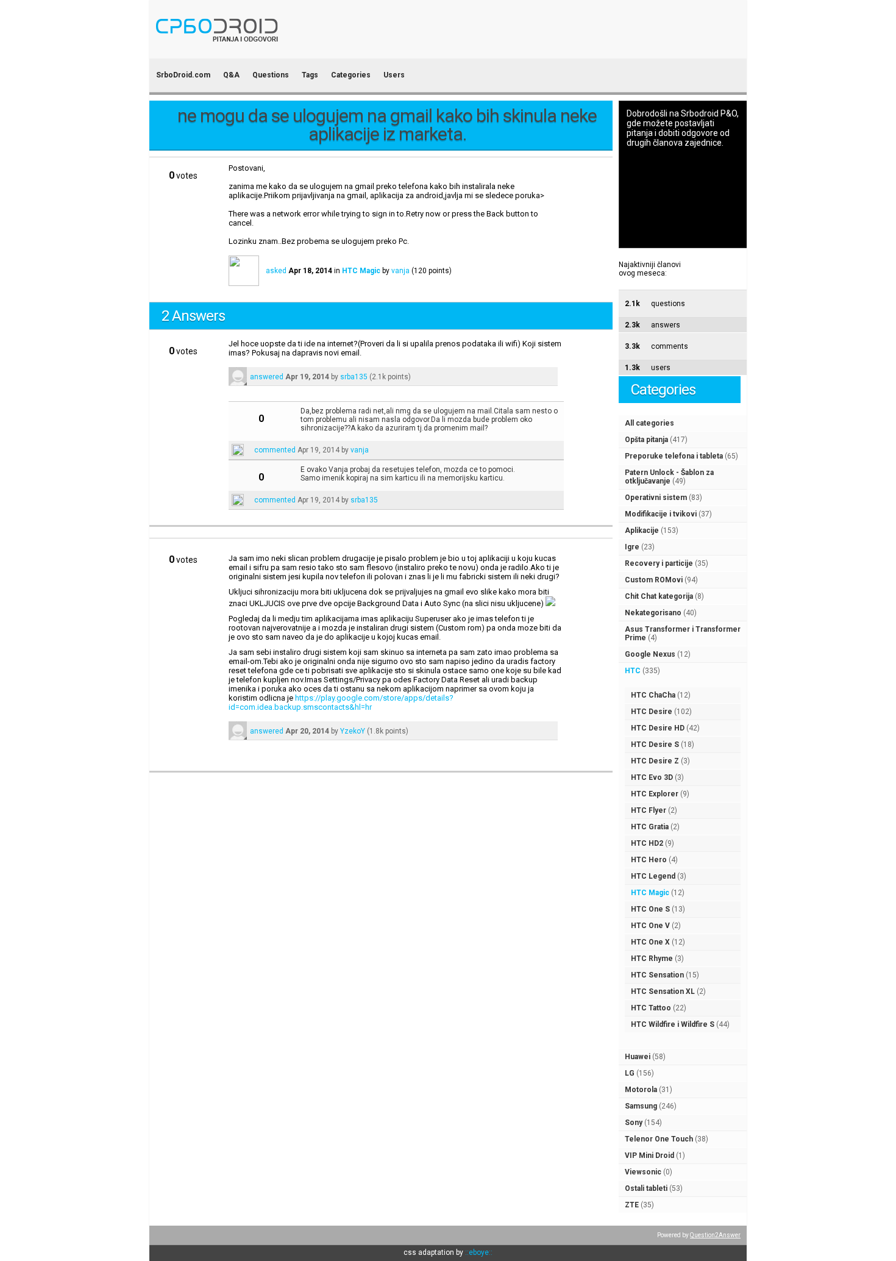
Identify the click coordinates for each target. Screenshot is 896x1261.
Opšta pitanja (646, 439)
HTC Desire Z (655, 761)
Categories (351, 75)
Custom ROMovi (654, 580)
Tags (310, 75)
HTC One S (650, 909)
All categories (649, 423)
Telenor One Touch (659, 1139)
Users (394, 75)
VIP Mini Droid (649, 1155)
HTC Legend (653, 876)
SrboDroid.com (183, 75)
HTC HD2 (647, 843)
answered (266, 377)
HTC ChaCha (653, 695)
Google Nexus (650, 654)
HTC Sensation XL (663, 991)
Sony (633, 1122)
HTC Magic (650, 892)
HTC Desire (651, 711)
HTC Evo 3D (652, 777)
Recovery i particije (659, 563)
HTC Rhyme (652, 958)
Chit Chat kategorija (659, 596)
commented (275, 450)
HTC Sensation (657, 975)
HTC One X (650, 942)
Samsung (641, 1106)
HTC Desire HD (657, 728)
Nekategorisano (653, 613)
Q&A (231, 75)
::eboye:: (478, 1252)
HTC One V (650, 925)
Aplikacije (642, 530)
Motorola (641, 1089)
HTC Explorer (654, 794)
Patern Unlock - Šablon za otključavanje (669, 476)
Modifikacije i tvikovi (661, 514)
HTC (633, 670)
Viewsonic (643, 1172)
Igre (632, 547)
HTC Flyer (648, 810)
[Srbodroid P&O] (288, 50)
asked (276, 270)
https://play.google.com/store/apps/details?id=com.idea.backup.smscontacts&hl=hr (341, 702)
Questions (270, 75)
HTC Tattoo (651, 1008)
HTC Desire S (655, 744)
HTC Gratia (650, 827)
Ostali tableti (646, 1188)
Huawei (637, 1056)
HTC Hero (649, 860)
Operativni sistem (656, 497)
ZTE (632, 1205)
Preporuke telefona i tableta (674, 456)
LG (630, 1073)
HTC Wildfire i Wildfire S (672, 1024)
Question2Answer (715, 1235)
